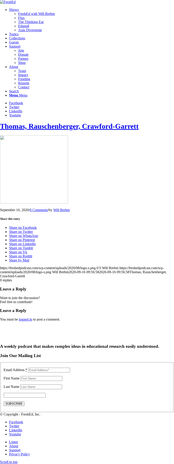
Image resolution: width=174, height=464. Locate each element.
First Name (11, 378)
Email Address (15, 370)
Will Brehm (61, 210)
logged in (25, 319)
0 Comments (39, 210)
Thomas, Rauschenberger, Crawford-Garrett (69, 126)
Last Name (11, 387)
